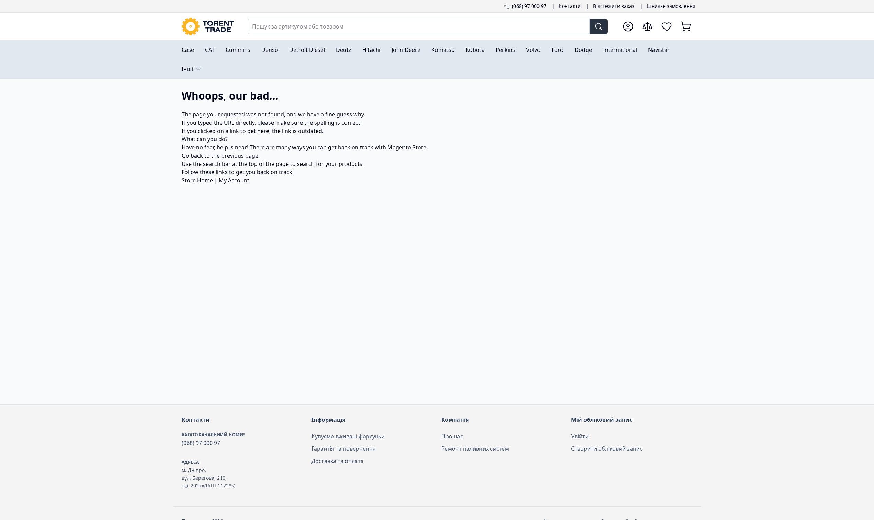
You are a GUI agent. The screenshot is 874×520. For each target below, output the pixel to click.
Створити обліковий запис (607, 448)
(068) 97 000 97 (529, 6)
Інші (187, 69)
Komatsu (443, 50)
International (620, 50)
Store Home (197, 180)
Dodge (583, 50)
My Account (234, 180)
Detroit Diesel (307, 50)
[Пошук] (599, 26)
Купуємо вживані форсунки (348, 436)
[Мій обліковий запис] (628, 26)
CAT (210, 50)
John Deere (405, 50)
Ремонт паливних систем (475, 448)
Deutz (343, 50)
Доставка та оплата (337, 461)
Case (188, 50)
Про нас (452, 436)
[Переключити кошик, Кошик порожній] (686, 26)
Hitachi (371, 50)
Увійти (580, 436)
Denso (269, 50)
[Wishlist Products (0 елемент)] (666, 26)
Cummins (238, 50)
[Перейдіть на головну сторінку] (208, 26)
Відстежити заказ (613, 6)
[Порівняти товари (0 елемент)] (647, 26)
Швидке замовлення (671, 6)
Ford (558, 50)
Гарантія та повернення (343, 448)
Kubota (475, 50)
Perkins (505, 50)
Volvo (533, 50)
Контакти (570, 6)
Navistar (659, 50)
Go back (192, 155)
